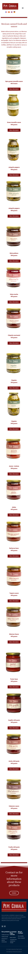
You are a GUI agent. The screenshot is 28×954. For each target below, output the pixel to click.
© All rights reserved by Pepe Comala (14, 949)
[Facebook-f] (5, 926)
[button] (22, 8)
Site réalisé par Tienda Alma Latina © (14, 951)
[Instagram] (2, 926)
